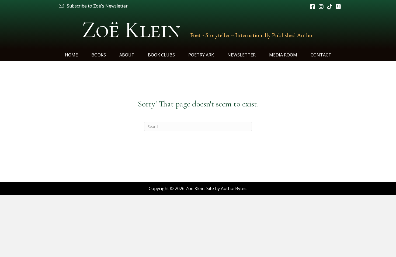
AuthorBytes (233, 188)
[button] (92, 6)
